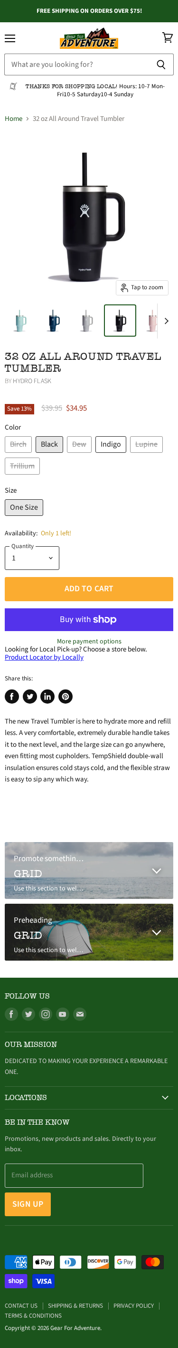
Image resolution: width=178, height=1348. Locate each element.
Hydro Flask (32, 381)
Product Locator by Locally (44, 657)
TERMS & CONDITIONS (33, 1315)
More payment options (89, 641)
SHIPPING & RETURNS (75, 1306)
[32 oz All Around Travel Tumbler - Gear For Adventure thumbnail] (20, 320)
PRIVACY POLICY (133, 1306)
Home (13, 119)
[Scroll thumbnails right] (164, 321)
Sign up (27, 1204)
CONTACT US (21, 1306)
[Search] (161, 64)
